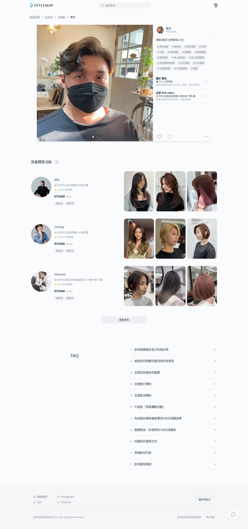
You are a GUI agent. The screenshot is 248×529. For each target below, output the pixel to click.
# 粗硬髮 (186, 52)
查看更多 (124, 319)
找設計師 (35, 17)
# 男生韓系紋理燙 (166, 63)
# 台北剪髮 (198, 63)
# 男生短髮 (162, 46)
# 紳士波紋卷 (178, 57)
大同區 (61, 17)
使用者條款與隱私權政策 (189, 517)
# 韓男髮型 (162, 57)
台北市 (48, 17)
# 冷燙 (202, 46)
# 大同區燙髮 (180, 68)
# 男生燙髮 (190, 46)
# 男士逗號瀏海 (196, 57)
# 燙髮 (194, 68)
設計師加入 (205, 499)
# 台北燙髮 (184, 63)
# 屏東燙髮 (200, 52)
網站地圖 (210, 517)
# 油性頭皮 (173, 52)
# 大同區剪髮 (163, 68)
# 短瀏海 (176, 46)
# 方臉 (160, 52)
